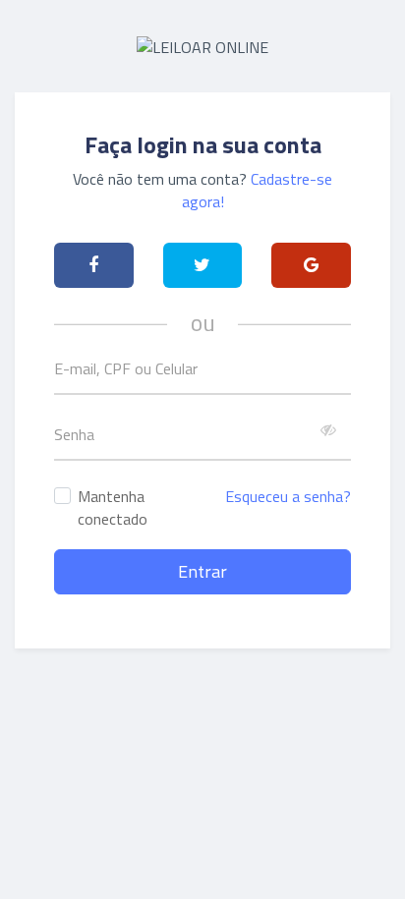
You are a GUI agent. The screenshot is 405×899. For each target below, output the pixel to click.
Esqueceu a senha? (288, 496)
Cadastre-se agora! (257, 190)
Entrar (202, 571)
